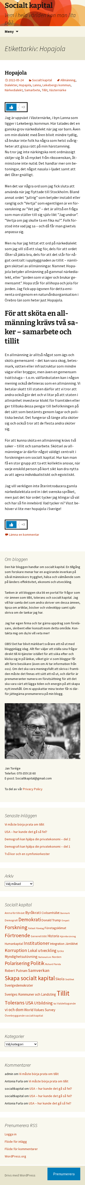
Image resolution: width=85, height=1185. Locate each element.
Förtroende (17, 935)
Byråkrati (33, 912)
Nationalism (44, 957)
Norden (56, 957)
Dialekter (11, 85)
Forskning (16, 927)
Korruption (16, 950)
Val (54, 1003)
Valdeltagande (66, 1003)
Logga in (11, 1134)
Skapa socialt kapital (30, 978)
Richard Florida (53, 964)
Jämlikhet (71, 944)
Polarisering (17, 963)
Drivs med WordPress (20, 1175)
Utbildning (43, 1003)
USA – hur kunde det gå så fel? (26, 832)
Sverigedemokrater (19, 985)
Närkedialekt (14, 90)
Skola (59, 978)
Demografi (11, 920)
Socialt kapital (42, 80)
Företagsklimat (55, 928)
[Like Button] (11, 107)
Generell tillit (39, 936)
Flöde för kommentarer (21, 1149)
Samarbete (32, 90)
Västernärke (57, 90)
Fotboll (31, 928)
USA (29, 1003)
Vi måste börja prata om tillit (24, 824)
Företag (40, 928)
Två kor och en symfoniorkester (27, 854)
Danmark (65, 913)
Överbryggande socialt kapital (24, 1015)
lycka (60, 951)
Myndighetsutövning (21, 956)
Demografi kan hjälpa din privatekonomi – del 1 (37, 846)
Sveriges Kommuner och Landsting (30, 994)
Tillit (44, 90)
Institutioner (36, 943)
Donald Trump (51, 920)
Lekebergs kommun (56, 85)
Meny (9, 31)
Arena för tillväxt (15, 913)
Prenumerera (64, 1173)
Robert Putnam (16, 970)
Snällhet (69, 979)
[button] (10, 15)
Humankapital (14, 944)
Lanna (37, 85)
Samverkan (38, 970)
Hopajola (16, 73)
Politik (37, 963)
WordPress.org (15, 1156)
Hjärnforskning (68, 936)
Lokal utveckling (42, 950)
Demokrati (29, 919)
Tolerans (15, 1002)
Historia (53, 936)
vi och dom (14, 1009)
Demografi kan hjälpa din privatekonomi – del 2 (37, 839)
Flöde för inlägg (16, 1141)
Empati (65, 920)
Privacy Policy (32, 789)
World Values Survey (39, 1010)
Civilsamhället (51, 913)
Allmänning (68, 80)
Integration (57, 944)
